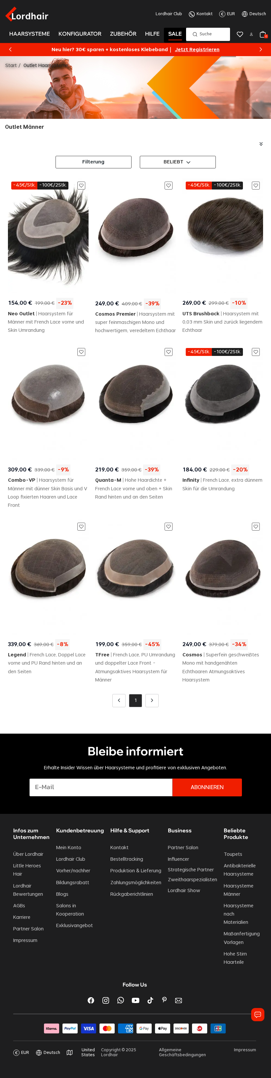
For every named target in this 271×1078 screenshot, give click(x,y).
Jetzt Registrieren (197, 49)
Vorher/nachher (73, 871)
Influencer (178, 859)
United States (88, 1052)
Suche (206, 34)
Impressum (25, 940)
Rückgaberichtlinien (131, 894)
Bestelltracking (126, 859)
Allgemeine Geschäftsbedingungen (182, 1052)
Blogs (62, 894)
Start (11, 65)
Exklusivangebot (74, 925)
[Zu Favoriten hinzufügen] (81, 186)
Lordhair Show (184, 890)
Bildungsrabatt (72, 883)
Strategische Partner (191, 870)
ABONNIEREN (207, 787)
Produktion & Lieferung (135, 871)
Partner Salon (28, 929)
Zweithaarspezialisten (192, 880)
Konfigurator (79, 33)
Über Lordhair (28, 854)
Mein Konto (68, 848)
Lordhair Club (169, 14)
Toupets (233, 854)
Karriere (21, 917)
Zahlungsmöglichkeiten (135, 883)
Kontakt (205, 14)
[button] (10, 49)
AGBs (19, 906)
